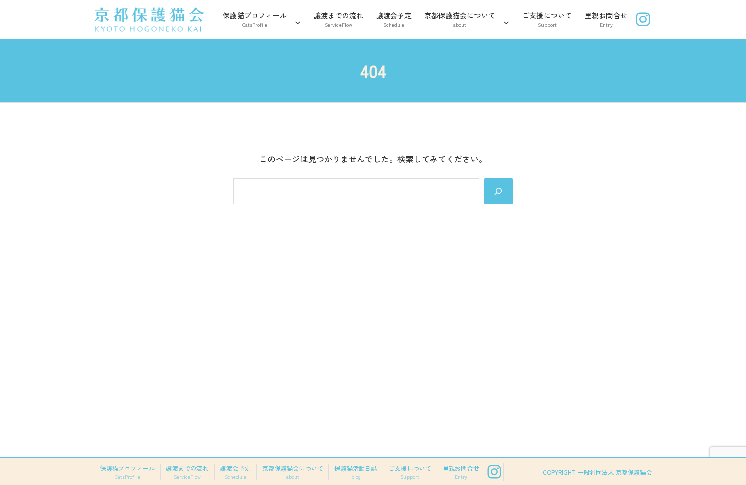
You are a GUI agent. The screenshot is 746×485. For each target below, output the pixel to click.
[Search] (498, 191)
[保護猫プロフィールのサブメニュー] (298, 19)
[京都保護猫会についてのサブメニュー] (506, 19)
